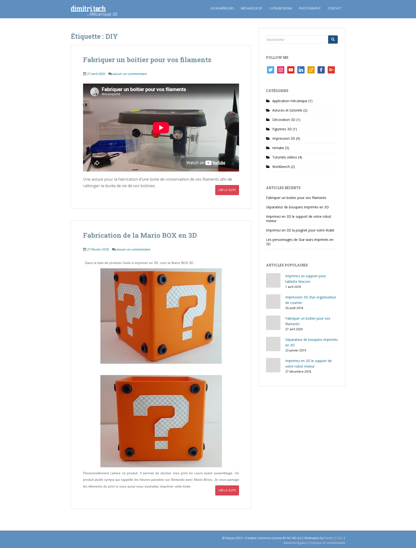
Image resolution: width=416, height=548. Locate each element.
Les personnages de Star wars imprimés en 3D (299, 241)
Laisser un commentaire (129, 74)
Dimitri (328, 538)
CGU (340, 538)
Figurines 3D (282, 129)
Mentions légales (295, 543)
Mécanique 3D (251, 8)
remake (278, 147)
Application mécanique (289, 101)
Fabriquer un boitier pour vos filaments (147, 59)
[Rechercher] (333, 39)
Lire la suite (227, 190)
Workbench (281, 166)
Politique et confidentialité (327, 543)
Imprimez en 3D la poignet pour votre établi (300, 230)
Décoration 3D (283, 119)
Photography (310, 8)
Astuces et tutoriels (287, 110)
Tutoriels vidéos (284, 157)
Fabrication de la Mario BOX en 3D (140, 235)
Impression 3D (283, 138)
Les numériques (222, 8)
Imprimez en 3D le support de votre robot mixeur (298, 218)
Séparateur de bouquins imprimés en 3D (297, 207)
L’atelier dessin (280, 8)
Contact (335, 8)
